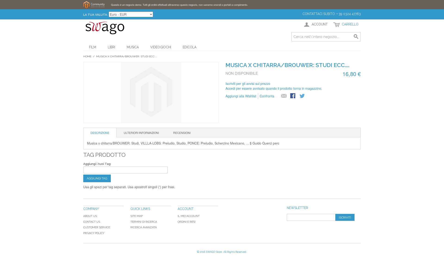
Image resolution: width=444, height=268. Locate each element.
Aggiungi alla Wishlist (240, 96)
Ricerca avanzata (143, 227)
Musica (133, 47)
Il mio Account (189, 216)
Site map (136, 216)
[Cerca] (356, 36)
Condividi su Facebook (293, 96)
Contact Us (91, 221)
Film (92, 47)
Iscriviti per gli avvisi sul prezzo (247, 83)
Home (87, 56)
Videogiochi (160, 47)
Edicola (189, 47)
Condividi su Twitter (302, 96)
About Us (90, 216)
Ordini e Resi (186, 221)
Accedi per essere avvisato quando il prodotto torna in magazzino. (273, 88)
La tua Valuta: (95, 14)
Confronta (267, 96)
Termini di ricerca (143, 221)
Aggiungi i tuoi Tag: (97, 164)
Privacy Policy (93, 233)
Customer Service (96, 227)
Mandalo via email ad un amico (284, 96)
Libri (111, 47)
